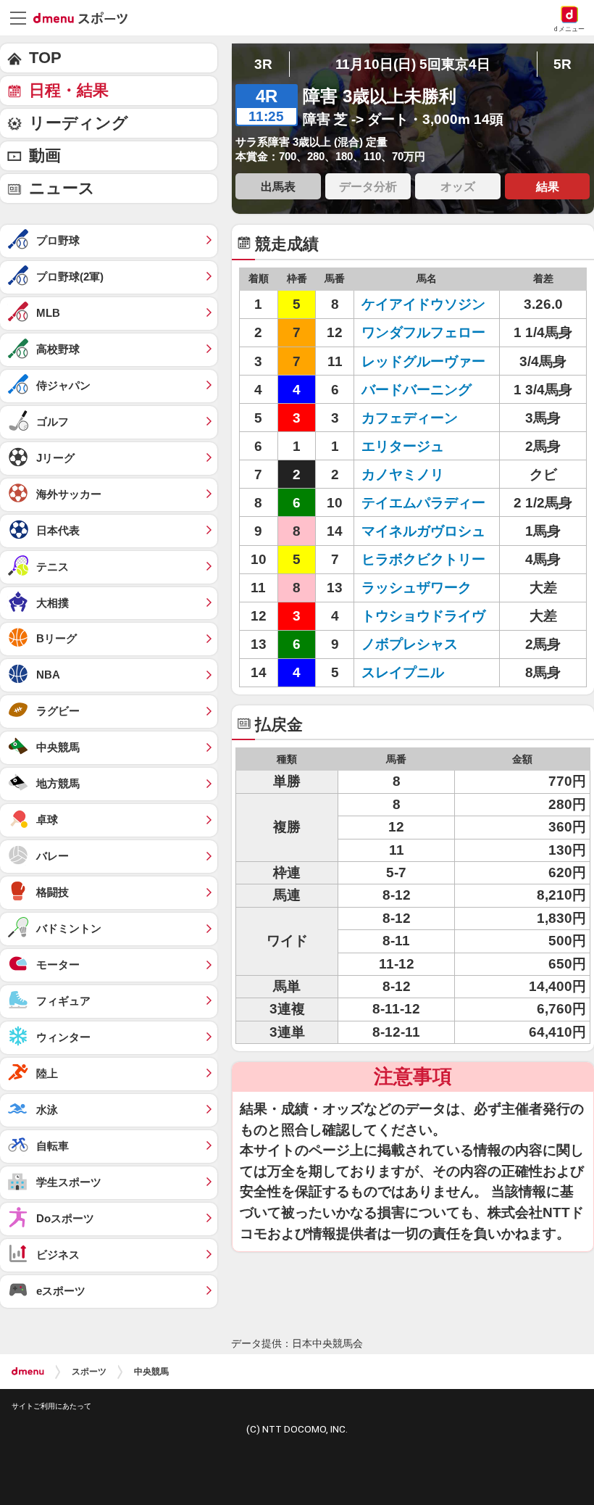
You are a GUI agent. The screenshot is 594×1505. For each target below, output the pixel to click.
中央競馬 (151, 1372)
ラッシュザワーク (416, 587)
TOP (45, 58)
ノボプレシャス (409, 644)
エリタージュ (402, 446)
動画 (45, 155)
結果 (547, 186)
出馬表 (278, 186)
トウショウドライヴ (423, 615)
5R (562, 64)
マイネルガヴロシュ (423, 531)
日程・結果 (69, 90)
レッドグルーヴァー (423, 361)
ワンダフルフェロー (423, 332)
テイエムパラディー (423, 502)
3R (263, 64)
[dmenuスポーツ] (85, 17)
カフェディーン (409, 418)
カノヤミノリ (402, 474)
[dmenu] (28, 1371)
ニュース (62, 188)
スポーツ (89, 1372)
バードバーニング (416, 389)
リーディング (78, 123)
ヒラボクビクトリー (423, 559)
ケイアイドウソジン (423, 304)
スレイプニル (402, 672)
